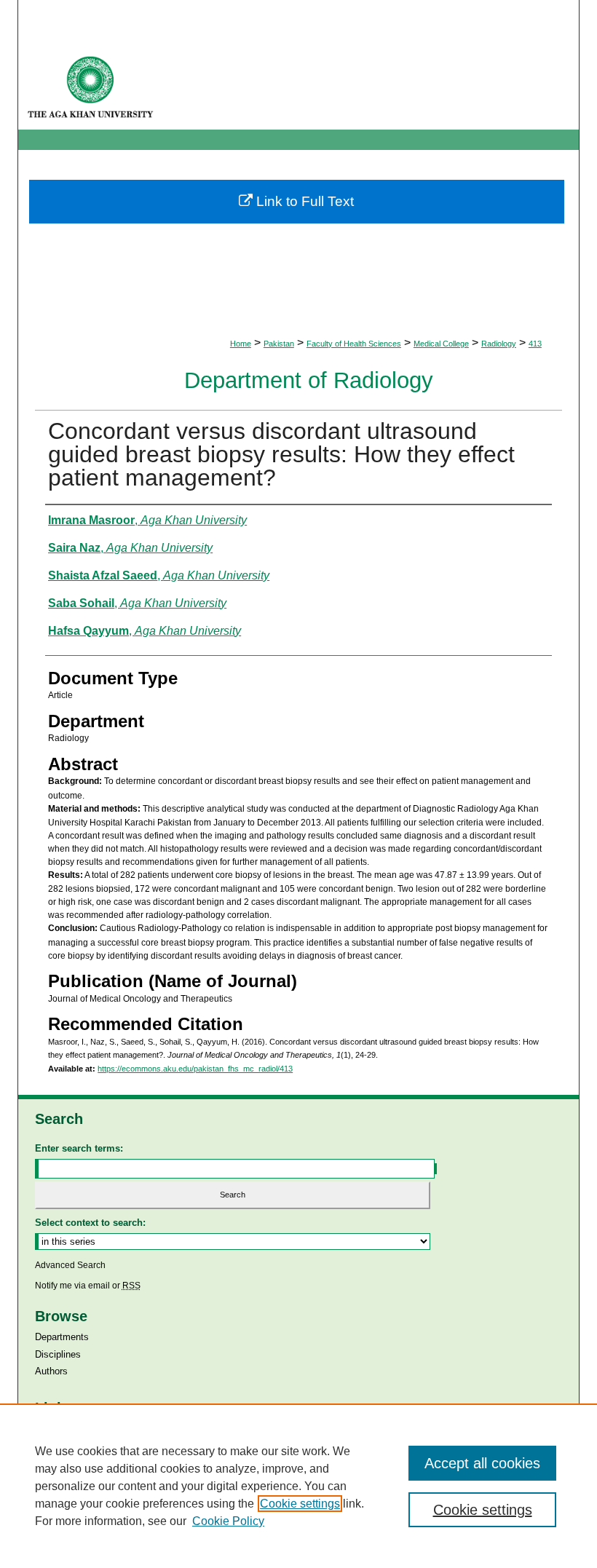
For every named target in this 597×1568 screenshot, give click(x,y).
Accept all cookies (482, 1463)
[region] (298, 1485)
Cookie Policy (228, 1521)
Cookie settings (300, 1503)
